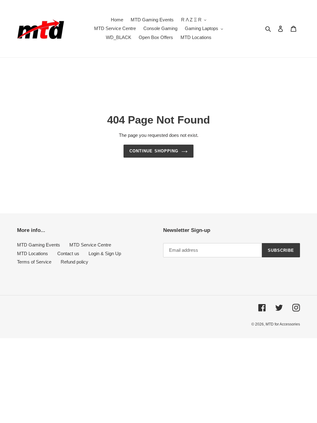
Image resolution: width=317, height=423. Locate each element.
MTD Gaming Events (38, 244)
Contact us (68, 253)
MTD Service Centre (90, 244)
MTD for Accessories (283, 324)
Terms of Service (34, 261)
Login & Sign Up (105, 253)
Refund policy (74, 261)
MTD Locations (32, 253)
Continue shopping (153, 151)
